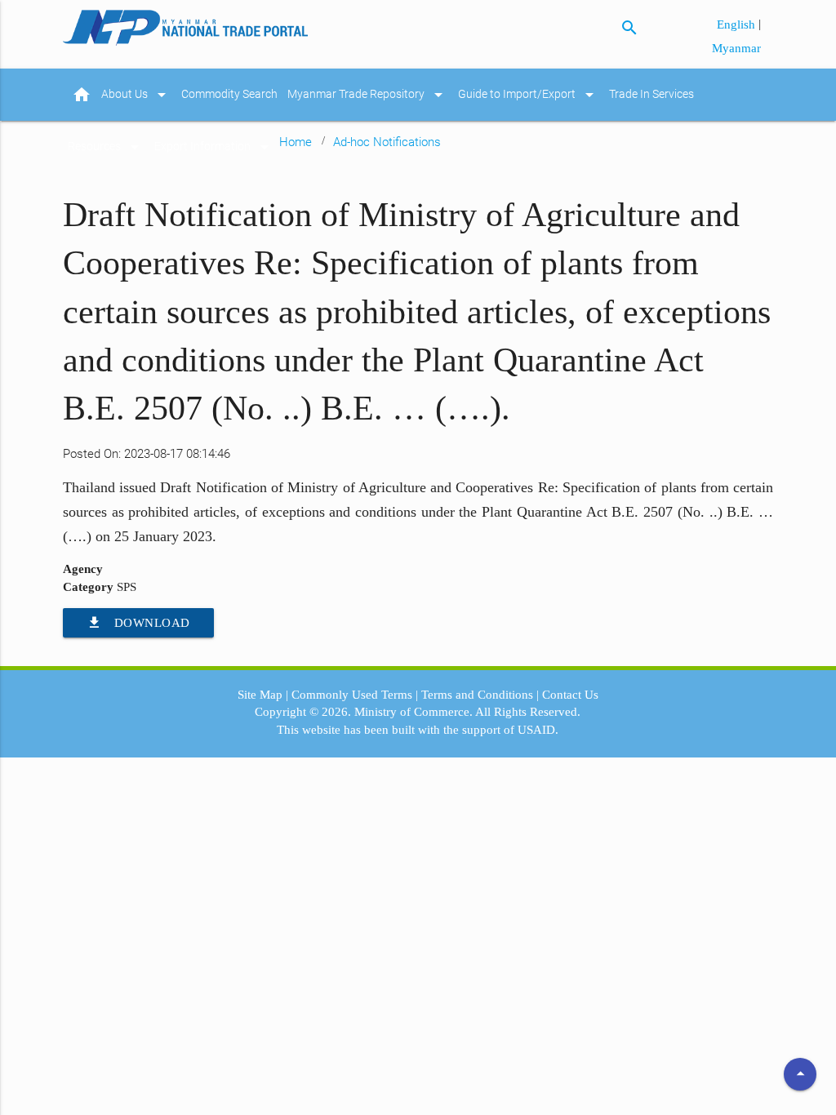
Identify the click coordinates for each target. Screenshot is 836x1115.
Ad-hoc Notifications (387, 142)
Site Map (260, 694)
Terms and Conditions (477, 694)
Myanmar (736, 48)
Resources (106, 147)
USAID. (538, 729)
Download (138, 622)
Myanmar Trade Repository (367, 94)
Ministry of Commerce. (413, 711)
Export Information (214, 147)
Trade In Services (651, 94)
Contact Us (570, 694)
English (737, 24)
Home (295, 142)
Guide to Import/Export (528, 94)
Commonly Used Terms (351, 694)
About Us (136, 94)
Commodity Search (229, 94)
